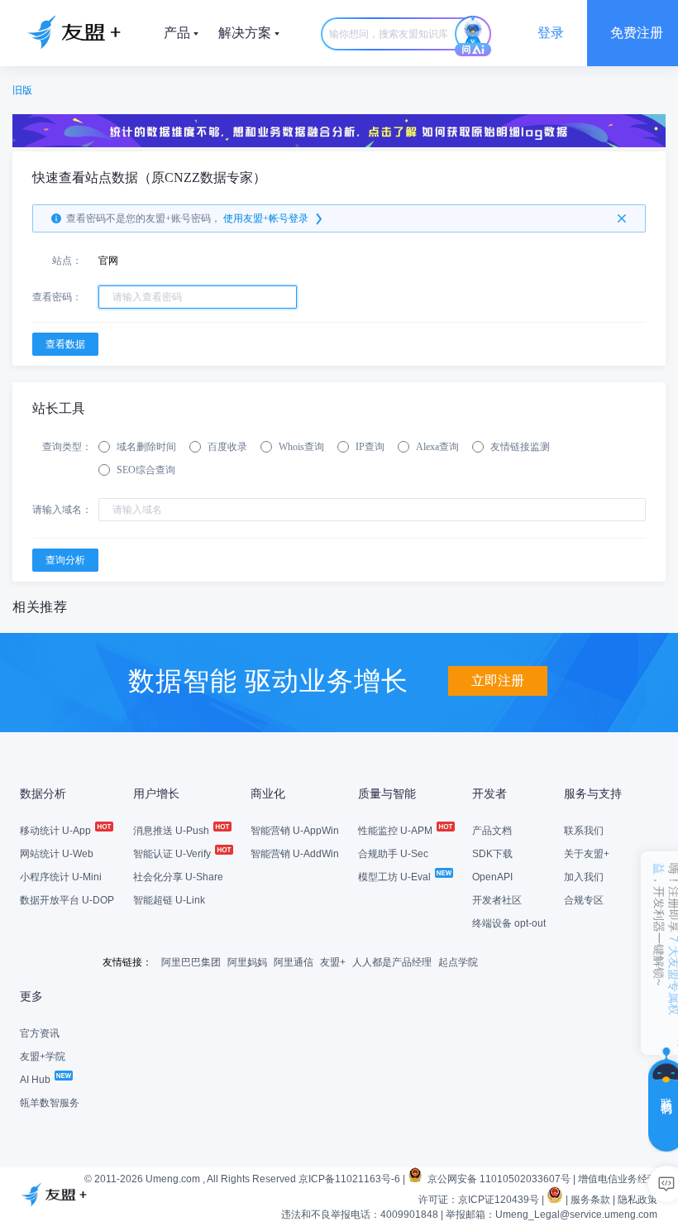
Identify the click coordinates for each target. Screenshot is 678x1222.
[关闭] (621, 218)
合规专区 (584, 900)
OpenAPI (492, 877)
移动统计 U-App (56, 830)
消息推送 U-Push (172, 830)
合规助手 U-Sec (393, 854)
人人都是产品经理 (392, 962)
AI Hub (36, 1079)
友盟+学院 (42, 1056)
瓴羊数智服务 (49, 1103)
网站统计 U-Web (56, 854)
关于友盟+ (586, 854)
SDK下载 (492, 854)
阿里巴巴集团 (191, 962)
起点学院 (458, 962)
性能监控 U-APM (396, 830)
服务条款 (590, 1199)
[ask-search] (473, 36)
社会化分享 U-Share (178, 877)
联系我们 (584, 830)
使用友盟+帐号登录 (265, 218)
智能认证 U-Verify (173, 854)
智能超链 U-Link (169, 900)
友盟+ (333, 962)
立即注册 (497, 680)
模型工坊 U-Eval (395, 877)
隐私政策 (637, 1199)
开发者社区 (497, 900)
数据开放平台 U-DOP (67, 900)
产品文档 (492, 830)
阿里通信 (293, 962)
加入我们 (584, 877)
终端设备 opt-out (509, 923)
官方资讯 (40, 1033)
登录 (550, 33)
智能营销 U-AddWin (295, 854)
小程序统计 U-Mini (61, 877)
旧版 (22, 90)
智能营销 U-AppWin (295, 830)
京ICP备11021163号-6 (349, 1179)
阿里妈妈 (247, 962)
